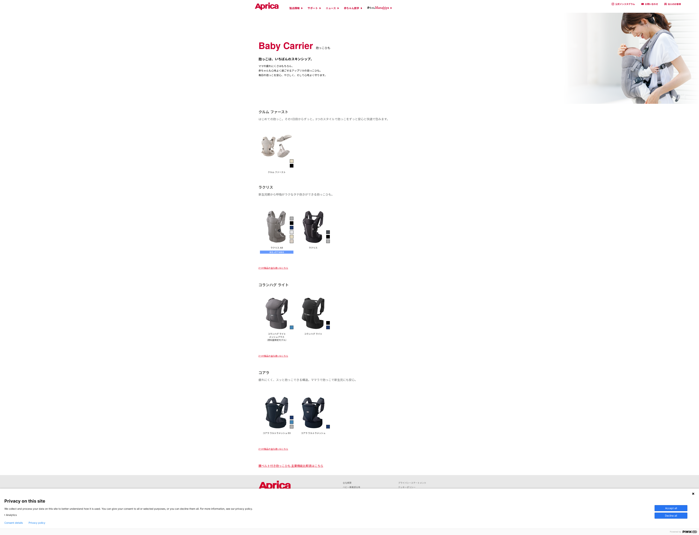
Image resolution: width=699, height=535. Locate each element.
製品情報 (294, 8)
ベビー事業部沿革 (351, 487)
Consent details (13, 522)
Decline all (671, 515)
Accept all (671, 508)
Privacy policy (37, 522)
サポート (313, 8)
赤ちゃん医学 (351, 8)
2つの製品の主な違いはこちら (273, 267)
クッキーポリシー (407, 487)
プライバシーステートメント (412, 482)
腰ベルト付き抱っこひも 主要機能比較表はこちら (290, 466)
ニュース (331, 8)
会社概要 (347, 482)
